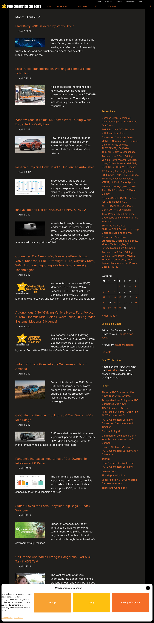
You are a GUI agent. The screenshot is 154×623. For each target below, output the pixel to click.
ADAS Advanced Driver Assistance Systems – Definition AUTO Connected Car (120, 412)
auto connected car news (24, 6)
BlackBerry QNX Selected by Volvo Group (44, 26)
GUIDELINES (108, 2)
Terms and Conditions (114, 487)
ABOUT (99, 2)
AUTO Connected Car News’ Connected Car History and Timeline (118, 423)
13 (109, 297)
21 (115, 303)
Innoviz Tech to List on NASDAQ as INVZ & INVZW (51, 210)
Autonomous (83, 6)
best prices (112, 370)
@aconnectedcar (124, 344)
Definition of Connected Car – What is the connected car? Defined (119, 439)
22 (120, 303)
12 (104, 297)
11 (135, 292)
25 (136, 303)
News (49, 6)
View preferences (130, 602)
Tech (97, 6)
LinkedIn (106, 351)
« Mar (105, 315)
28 (115, 308)
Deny (91, 602)
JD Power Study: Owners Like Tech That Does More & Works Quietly (119, 190)
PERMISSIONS (130, 2)
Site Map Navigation (113, 475)
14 (115, 297)
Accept (53, 602)
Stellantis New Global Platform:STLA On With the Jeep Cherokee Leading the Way (120, 229)
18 (136, 297)
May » (113, 315)
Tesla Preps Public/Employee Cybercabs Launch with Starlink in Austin (120, 217)
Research (112, 6)
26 (104, 308)
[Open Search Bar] (150, 6)
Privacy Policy (6, 617)
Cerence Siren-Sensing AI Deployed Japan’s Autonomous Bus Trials (119, 121)
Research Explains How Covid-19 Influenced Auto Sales (54, 167)
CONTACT (119, 2)
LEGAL (141, 2)
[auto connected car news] (4, 6)
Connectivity (63, 6)
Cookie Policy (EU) (112, 431)
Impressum (18, 617)
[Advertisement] (120, 60)
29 (120, 308)
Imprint (106, 458)
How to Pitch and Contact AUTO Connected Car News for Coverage (120, 451)
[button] (147, 588)
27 (109, 308)
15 (120, 297)
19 (104, 303)
